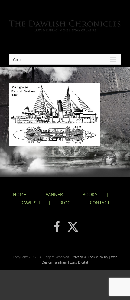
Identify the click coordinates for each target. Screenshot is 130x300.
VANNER (54, 194)
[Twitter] (72, 226)
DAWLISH (30, 202)
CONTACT (100, 202)
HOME (19, 194)
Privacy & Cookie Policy (90, 257)
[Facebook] (57, 226)
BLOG (64, 202)
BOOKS (90, 194)
